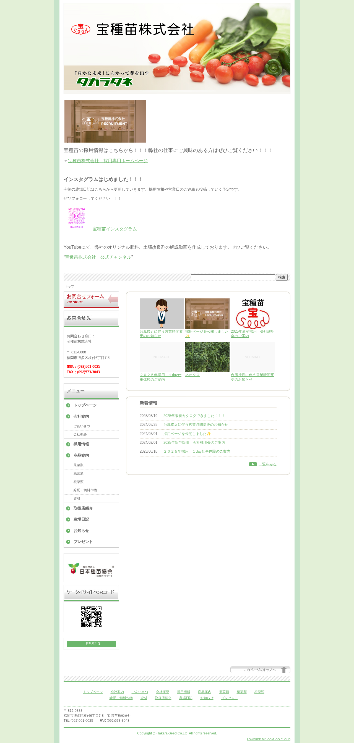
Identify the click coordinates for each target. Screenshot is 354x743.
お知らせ (81, 530)
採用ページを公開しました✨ (187, 434)
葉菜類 (79, 473)
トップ (69, 286)
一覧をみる (268, 464)
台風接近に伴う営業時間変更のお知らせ (195, 424)
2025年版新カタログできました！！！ (194, 416)
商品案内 (81, 455)
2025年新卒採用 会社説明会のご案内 (194, 442)
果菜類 (79, 465)
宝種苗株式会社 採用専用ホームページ (108, 160)
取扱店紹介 (83, 508)
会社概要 (80, 434)
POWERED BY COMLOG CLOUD (268, 739)
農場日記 (81, 519)
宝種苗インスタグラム (115, 229)
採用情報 (81, 444)
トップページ (85, 405)
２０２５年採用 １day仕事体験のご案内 (160, 377)
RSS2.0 (93, 643)
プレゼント (83, 541)
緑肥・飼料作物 (85, 490)
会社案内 (81, 416)
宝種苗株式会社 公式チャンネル (98, 257)
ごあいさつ (82, 426)
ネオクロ (192, 375)
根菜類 (79, 482)
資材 (77, 498)
